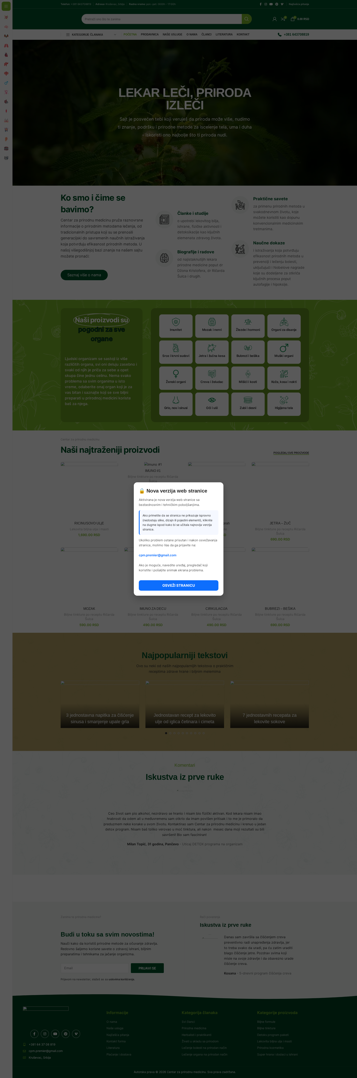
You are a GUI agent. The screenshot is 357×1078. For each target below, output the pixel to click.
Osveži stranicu (178, 585)
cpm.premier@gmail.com (157, 555)
